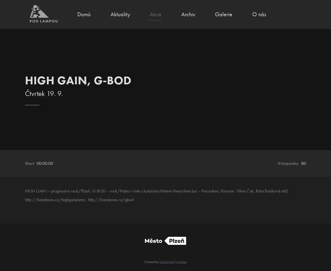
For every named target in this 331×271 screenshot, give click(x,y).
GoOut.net (166, 262)
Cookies (181, 262)
